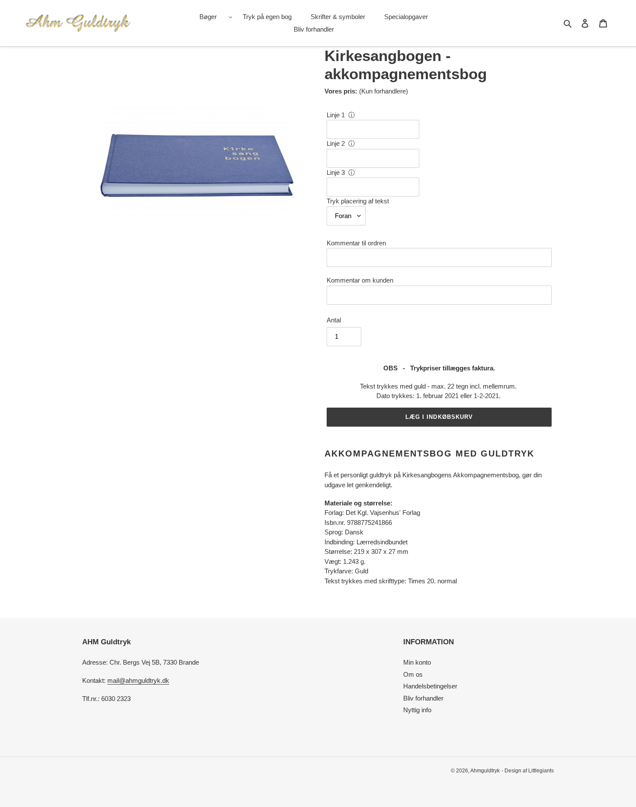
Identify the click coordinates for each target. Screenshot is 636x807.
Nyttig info (417, 710)
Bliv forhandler (423, 698)
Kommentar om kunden (360, 280)
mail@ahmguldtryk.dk (138, 680)
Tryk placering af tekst (358, 201)
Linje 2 (336, 143)
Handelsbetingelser (430, 686)
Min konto (417, 662)
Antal (334, 320)
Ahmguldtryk (485, 771)
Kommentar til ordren (356, 243)
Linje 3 (336, 172)
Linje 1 (336, 115)
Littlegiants (541, 771)
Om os (413, 674)
